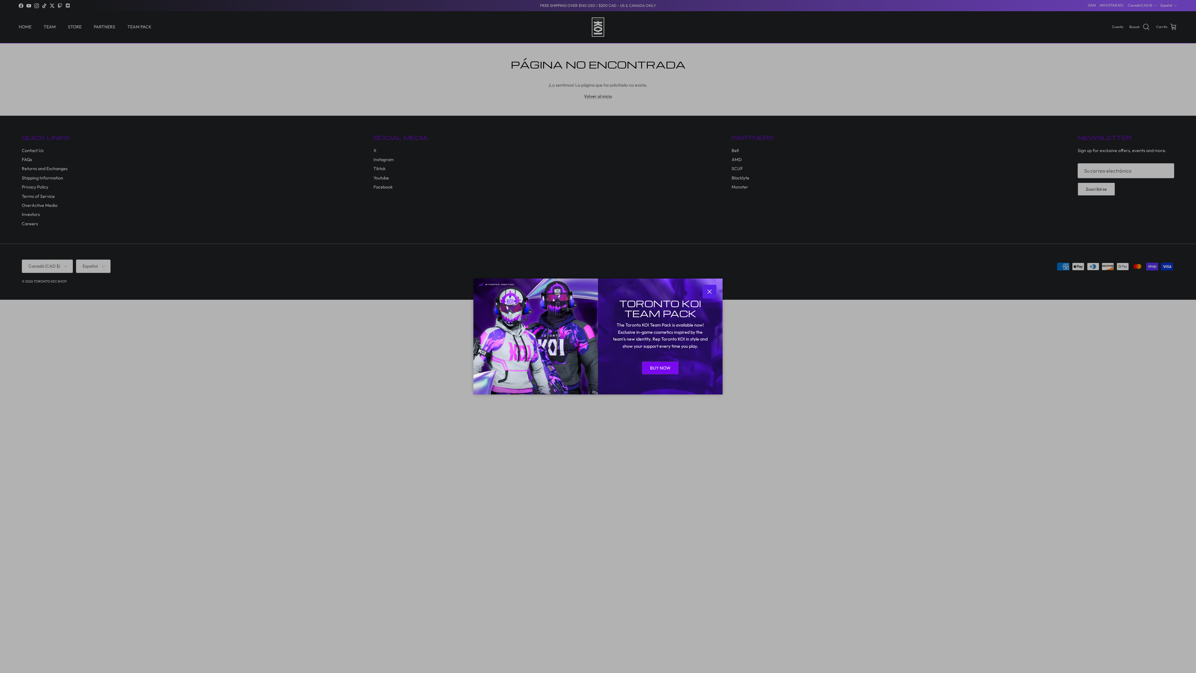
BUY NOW (660, 368)
